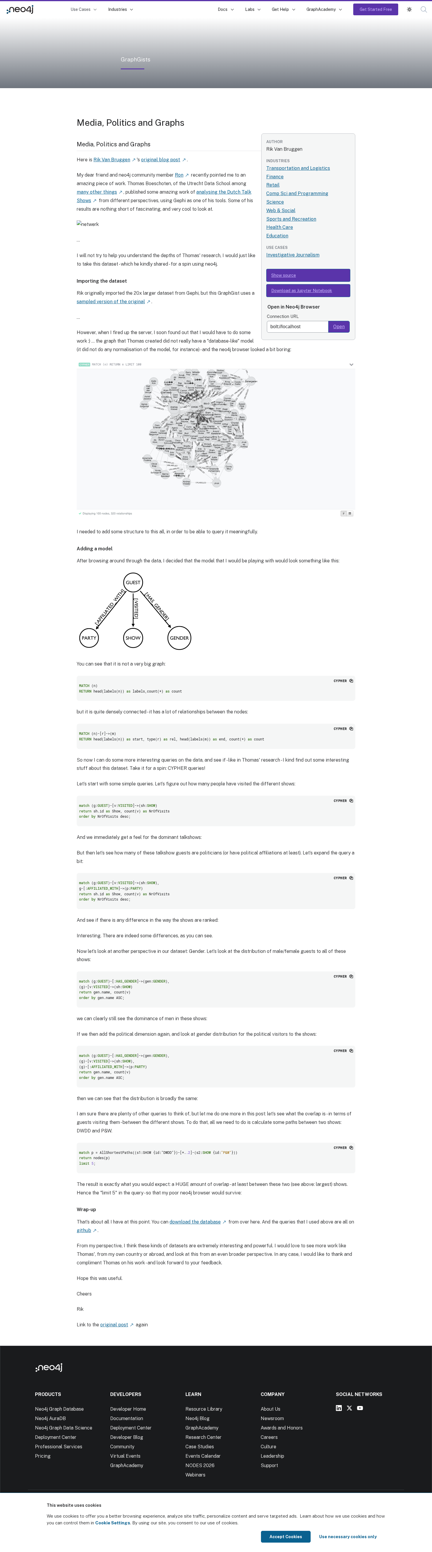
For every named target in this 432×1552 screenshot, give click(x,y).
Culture (268, 1446)
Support (269, 1465)
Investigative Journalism (292, 255)
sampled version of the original (111, 301)
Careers (269, 1437)
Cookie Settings (112, 1522)
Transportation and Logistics (298, 168)
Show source (283, 275)
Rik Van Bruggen (111, 159)
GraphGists (52, 9)
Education (277, 236)
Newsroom (272, 1418)
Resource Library (203, 1409)
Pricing (43, 1456)
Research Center (203, 1437)
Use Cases (81, 9)
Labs (249, 9)
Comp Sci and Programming (297, 193)
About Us (270, 1409)
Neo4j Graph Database (59, 1409)
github (84, 1230)
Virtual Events (125, 1456)
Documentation (126, 1418)
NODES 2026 (200, 1465)
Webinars (195, 1475)
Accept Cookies (285, 1536)
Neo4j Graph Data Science (63, 1428)
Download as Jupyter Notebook (301, 290)
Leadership (272, 1456)
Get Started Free (376, 9)
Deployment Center (55, 1437)
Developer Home (128, 1409)
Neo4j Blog (197, 1418)
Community (122, 1446)
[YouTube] (360, 1408)
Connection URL (283, 316)
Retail (272, 185)
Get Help (280, 9)
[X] (349, 1408)
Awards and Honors (282, 1428)
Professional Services (58, 1446)
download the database (195, 1222)
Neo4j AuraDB (50, 1418)
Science (275, 202)
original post (114, 1325)
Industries (117, 9)
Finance (275, 177)
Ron (179, 175)
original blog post (160, 159)
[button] (409, 9)
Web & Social (280, 210)
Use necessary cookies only (348, 1536)
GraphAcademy (321, 9)
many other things (97, 192)
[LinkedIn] (339, 1408)
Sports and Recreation (291, 219)
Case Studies (199, 1446)
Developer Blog (126, 1437)
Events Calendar (203, 1456)
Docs (222, 9)
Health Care (279, 227)
